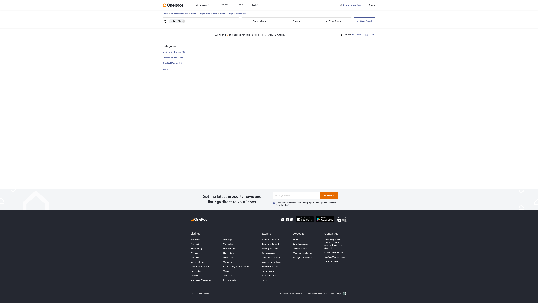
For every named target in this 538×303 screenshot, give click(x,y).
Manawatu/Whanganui (201, 280)
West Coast (228, 258)
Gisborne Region (198, 262)
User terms (329, 294)
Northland (195, 240)
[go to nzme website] (341, 219)
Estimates (224, 5)
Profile (296, 240)
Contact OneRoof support (335, 252)
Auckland (195, 244)
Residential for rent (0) (174, 58)
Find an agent (268, 271)
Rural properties (269, 275)
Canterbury (228, 262)
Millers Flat (241, 14)
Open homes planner (302, 253)
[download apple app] (305, 219)
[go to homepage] (173, 5)
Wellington (228, 244)
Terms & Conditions (313, 294)
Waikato (194, 253)
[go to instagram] (283, 220)
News (240, 5)
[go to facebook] (287, 220)
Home (165, 14)
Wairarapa (227, 240)
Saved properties (300, 244)
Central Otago (226, 14)
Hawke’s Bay (196, 271)
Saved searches (300, 249)
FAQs (338, 294)
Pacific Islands (229, 280)
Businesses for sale (179, 14)
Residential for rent (270, 244)
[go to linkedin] (292, 220)
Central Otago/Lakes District (204, 14)
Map (371, 35)
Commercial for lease (271, 262)
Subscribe (329, 196)
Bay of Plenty (196, 249)
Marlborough (229, 249)
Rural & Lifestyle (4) (172, 63)
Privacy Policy (296, 294)
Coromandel (196, 258)
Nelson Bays (228, 253)
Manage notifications (302, 258)
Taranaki (194, 275)
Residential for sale (270, 240)
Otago (226, 271)
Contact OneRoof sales (334, 257)
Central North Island (200, 267)
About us (284, 294)
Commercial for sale (271, 258)
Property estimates (270, 249)
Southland (227, 275)
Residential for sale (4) (174, 52)
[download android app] (325, 219)
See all (166, 69)
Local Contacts (331, 261)
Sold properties (268, 253)
